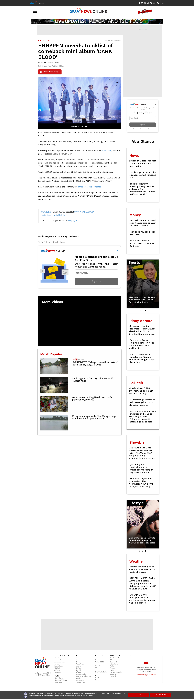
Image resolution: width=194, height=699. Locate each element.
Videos (97, 658)
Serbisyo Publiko (81, 674)
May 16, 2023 (74, 220)
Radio (112, 666)
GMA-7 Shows (58, 678)
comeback (106, 150)
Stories (97, 680)
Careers (56, 664)
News (41, 3)
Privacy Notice (58, 666)
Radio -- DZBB (99, 662)
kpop (62, 242)
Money (78, 660)
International (114, 664)
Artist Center (113, 660)
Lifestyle (78, 672)
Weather (78, 666)
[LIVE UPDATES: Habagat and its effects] (97, 21)
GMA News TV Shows (60, 680)
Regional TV (114, 676)
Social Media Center (101, 672)
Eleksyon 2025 (80, 682)
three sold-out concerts (89, 186)
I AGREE (138, 695)
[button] (139, 310)
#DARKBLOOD (87, 212)
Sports (78, 662)
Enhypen (48, 242)
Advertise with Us (59, 662)
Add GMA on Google (50, 72)
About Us (57, 658)
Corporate (113, 674)
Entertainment (114, 658)
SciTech (78, 668)
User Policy (57, 672)
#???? (76, 212)
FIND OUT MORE (160, 695)
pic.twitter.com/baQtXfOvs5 (54, 215)
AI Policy (57, 670)
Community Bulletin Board (84, 676)
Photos (97, 660)
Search (97, 678)
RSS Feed (97, 668)
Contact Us (57, 660)
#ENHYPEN (46, 212)
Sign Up (96, 281)
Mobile (97, 670)
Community (113, 662)
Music (56, 242)
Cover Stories (80, 680)
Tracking (78, 678)
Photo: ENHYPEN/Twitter (79, 126)
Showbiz (78, 670)
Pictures (112, 668)
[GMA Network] (33, 3)
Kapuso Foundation (116, 672)
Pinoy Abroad (80, 664)
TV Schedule (58, 682)
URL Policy (57, 668)
